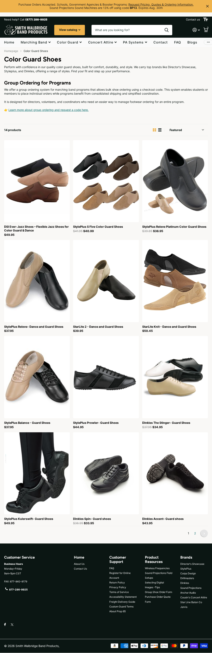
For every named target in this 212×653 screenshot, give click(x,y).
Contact (160, 42)
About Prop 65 (117, 611)
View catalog (68, 29)
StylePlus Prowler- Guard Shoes (96, 422)
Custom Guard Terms (121, 606)
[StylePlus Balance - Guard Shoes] (37, 377)
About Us (79, 563)
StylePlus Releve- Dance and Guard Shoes (33, 326)
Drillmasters (187, 578)
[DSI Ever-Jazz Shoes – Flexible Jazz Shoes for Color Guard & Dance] (37, 181)
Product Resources (154, 559)
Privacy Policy (117, 587)
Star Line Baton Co (191, 602)
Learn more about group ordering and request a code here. (48, 110)
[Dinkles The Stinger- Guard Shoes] (175, 377)
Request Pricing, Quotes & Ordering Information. (161, 4)
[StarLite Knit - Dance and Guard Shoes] (175, 281)
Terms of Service (119, 592)
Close (207, 6)
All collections (35, 42)
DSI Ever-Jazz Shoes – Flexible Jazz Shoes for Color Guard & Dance (36, 228)
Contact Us (80, 568)
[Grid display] (154, 130)
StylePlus (185, 568)
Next (204, 533)
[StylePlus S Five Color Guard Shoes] (106, 181)
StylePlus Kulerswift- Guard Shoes (28, 518)
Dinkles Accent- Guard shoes (163, 518)
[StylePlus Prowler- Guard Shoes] (106, 377)
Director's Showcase (192, 563)
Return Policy (117, 582)
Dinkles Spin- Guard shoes (92, 518)
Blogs (192, 42)
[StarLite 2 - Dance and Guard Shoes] (106, 281)
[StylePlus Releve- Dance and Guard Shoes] (37, 281)
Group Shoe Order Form (158, 592)
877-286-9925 (18, 589)
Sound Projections (190, 587)
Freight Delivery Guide (122, 601)
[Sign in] (196, 30)
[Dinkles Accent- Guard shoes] (175, 473)
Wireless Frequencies (157, 568)
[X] (12, 624)
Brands (186, 557)
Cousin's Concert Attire (193, 597)
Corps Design (188, 573)
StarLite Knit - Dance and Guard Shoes (169, 326)
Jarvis (183, 606)
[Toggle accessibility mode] (205, 19)
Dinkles (184, 582)
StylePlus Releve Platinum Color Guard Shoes (174, 226)
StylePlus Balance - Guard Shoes (27, 422)
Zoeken (166, 30)
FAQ (177, 42)
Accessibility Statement (123, 596)
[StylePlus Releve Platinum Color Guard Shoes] (175, 181)
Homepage (11, 51)
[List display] (159, 130)
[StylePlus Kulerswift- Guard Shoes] (37, 473)
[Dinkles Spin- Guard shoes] (106, 473)
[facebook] (5, 624)
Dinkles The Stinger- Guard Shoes (166, 422)
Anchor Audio (188, 592)
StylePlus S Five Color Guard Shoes (98, 226)
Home (9, 42)
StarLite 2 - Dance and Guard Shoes (98, 326)
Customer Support (117, 559)
